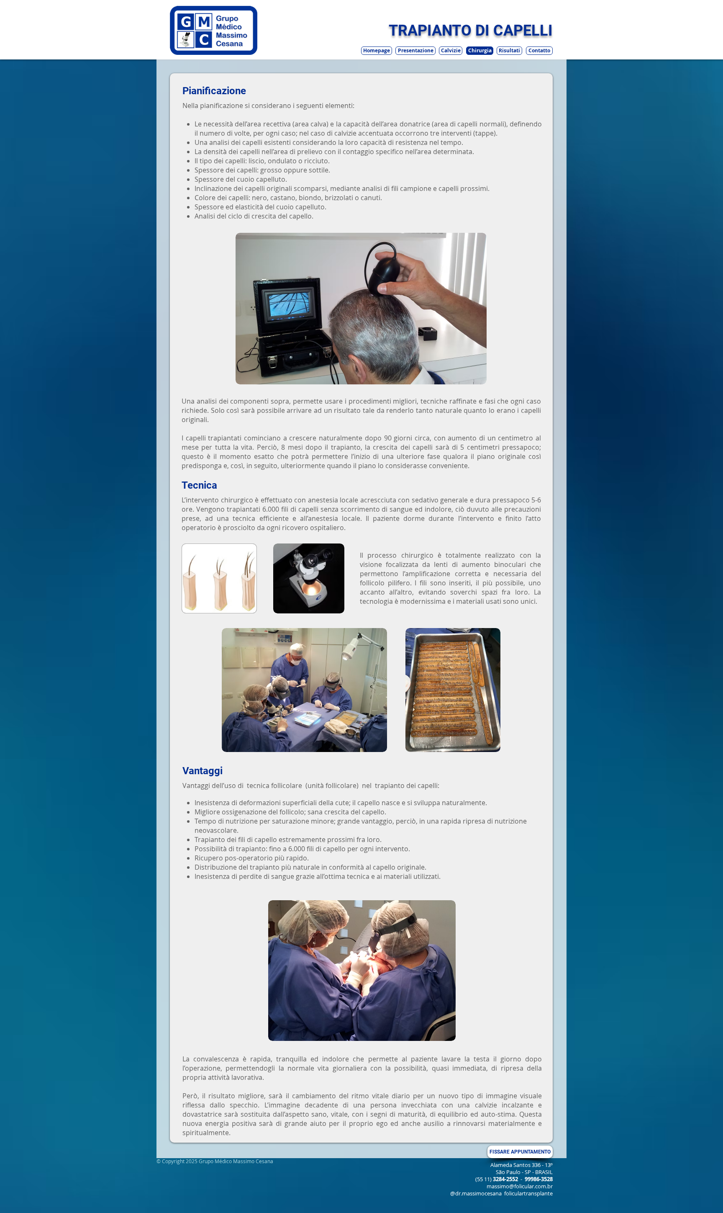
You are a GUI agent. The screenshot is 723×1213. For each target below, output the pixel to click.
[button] (479, 50)
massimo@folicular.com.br (520, 1186)
